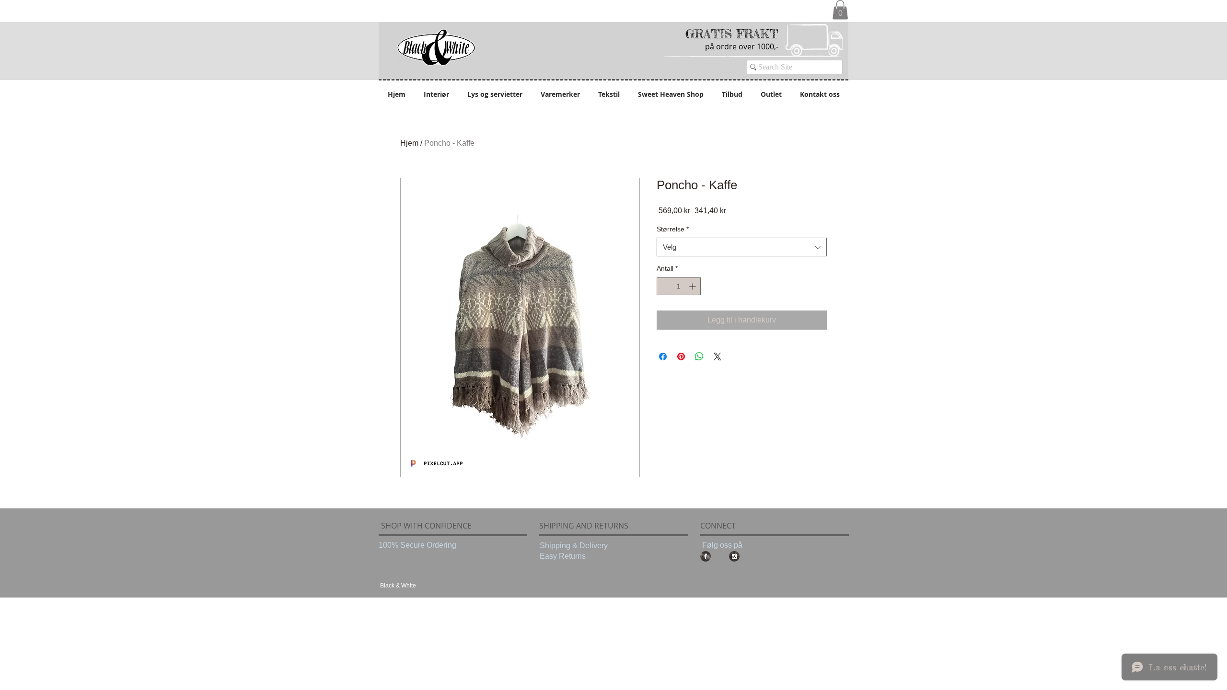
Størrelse (673, 229)
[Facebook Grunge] (705, 556)
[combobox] (742, 247)
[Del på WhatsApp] (699, 356)
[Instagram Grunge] (734, 556)
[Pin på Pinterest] (681, 356)
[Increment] (693, 286)
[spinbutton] (678, 286)
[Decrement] (664, 286)
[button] (840, 10)
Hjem (409, 143)
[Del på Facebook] (663, 356)
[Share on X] (717, 356)
